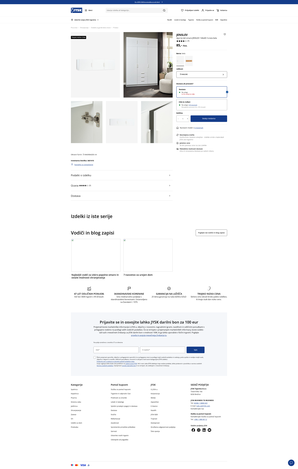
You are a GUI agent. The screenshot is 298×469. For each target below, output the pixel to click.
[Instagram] (198, 430)
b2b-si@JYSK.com (203, 406)
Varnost (114, 431)
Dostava (182, 89)
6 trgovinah (198, 128)
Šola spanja (155, 431)
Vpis (195, 350)
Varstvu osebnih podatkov (105, 366)
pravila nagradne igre (129, 366)
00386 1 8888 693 (200, 403)
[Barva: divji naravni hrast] (189, 61)
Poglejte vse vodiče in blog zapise (211, 233)
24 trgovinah (193, 105)
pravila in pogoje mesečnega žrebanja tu (149, 335)
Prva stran (74, 28)
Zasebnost (115, 423)
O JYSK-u (154, 389)
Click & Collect (184, 102)
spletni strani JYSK (131, 364)
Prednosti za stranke (119, 398)
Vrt (72, 419)
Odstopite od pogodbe (119, 440)
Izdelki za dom (76, 423)
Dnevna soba (76, 402)
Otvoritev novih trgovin (120, 435)
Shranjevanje (84, 28)
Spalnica (74, 389)
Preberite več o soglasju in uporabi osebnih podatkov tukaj (115, 361)
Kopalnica (75, 393)
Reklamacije (115, 419)
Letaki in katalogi (117, 402)
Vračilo (113, 414)
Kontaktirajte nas (197, 409)
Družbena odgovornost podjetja (163, 427)
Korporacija (155, 393)
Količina (179, 113)
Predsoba (74, 427)
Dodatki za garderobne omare (101, 28)
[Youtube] (209, 430)
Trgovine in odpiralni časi (121, 393)
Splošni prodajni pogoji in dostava (124, 406)
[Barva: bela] (180, 61)
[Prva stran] (76, 10)
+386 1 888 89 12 (200, 419)
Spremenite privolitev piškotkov (123, 427)
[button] (291, 463)
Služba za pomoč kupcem (121, 389)
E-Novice (154, 406)
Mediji (153, 398)
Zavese (73, 414)
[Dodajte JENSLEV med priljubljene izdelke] (224, 34)
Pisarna (74, 398)
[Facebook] (193, 430)
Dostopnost (155, 423)
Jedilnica (74, 406)
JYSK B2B (154, 414)
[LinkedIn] (204, 430)
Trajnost (154, 419)
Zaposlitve (155, 402)
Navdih (153, 410)
